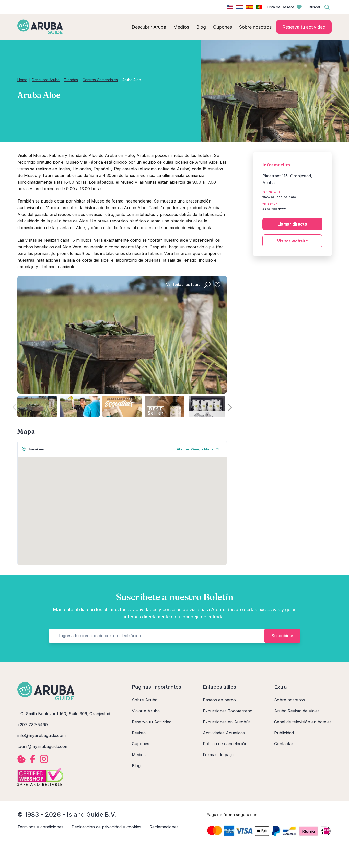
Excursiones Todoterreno (227, 710)
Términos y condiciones (40, 827)
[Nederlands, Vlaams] (239, 7)
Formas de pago (218, 754)
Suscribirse (282, 635)
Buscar (314, 7)
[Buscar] (327, 7)
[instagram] (44, 759)
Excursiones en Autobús (227, 721)
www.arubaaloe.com (279, 197)
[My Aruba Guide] (40, 26)
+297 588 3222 (274, 209)
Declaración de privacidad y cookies (106, 827)
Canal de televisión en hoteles (303, 721)
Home (22, 79)
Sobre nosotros (289, 699)
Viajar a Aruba (146, 710)
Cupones (140, 743)
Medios (139, 754)
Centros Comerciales (100, 79)
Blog (136, 765)
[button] (229, 407)
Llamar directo (292, 224)
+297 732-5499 (32, 724)
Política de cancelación (225, 743)
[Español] (249, 7)
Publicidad (284, 732)
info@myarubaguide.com (41, 735)
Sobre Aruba (144, 699)
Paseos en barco (219, 699)
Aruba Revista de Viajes (297, 710)
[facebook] (33, 759)
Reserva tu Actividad (151, 721)
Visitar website (292, 240)
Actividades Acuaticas (224, 732)
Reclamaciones (164, 827)
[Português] (259, 7)
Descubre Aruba (46, 79)
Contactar (283, 743)
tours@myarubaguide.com (42, 746)
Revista (139, 732)
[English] (230, 7)
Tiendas (71, 79)
